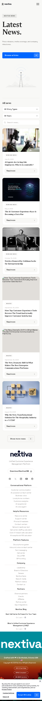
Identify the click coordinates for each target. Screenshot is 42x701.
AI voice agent (21, 507)
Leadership (21, 568)
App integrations (21, 605)
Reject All (6, 697)
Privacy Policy (7, 689)
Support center (21, 519)
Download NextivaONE (19, 471)
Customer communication (21, 490)
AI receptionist (21, 504)
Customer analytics (21, 501)
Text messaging (21, 550)
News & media (21, 579)
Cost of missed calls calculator (21, 533)
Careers (21, 573)
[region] (21, 689)
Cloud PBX (21, 556)
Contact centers (21, 524)
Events (21, 596)
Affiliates (21, 599)
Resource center (21, 516)
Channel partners (21, 593)
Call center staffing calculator (21, 530)
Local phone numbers (21, 498)
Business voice (21, 495)
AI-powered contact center (21, 493)
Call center (21, 553)
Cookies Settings (8, 693)
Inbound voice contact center (21, 547)
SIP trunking (20, 558)
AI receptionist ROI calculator (21, 535)
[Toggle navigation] (37, 4)
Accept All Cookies (24, 695)
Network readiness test (21, 527)
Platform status (21, 582)
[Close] (40, 681)
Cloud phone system (21, 544)
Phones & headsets (21, 521)
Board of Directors (21, 570)
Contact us (21, 584)
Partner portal (21, 602)
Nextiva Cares (21, 576)
